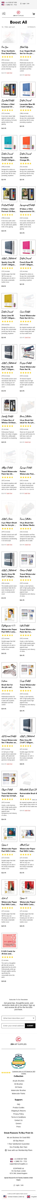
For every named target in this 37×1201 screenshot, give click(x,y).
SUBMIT (30, 1026)
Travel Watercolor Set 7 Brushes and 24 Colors (9, 739)
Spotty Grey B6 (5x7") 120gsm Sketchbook (9, 573)
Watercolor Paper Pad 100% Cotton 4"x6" (27, 847)
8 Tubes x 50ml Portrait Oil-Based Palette (9, 208)
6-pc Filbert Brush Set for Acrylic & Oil (9, 521)
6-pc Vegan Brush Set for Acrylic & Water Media (27, 50)
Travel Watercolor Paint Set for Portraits (27, 683)
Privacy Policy (18, 1114)
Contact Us (19, 1120)
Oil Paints (18, 1087)
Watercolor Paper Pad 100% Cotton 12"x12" (27, 901)
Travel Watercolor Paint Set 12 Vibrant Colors (27, 573)
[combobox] (17, 1018)
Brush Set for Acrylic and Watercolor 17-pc (9, 683)
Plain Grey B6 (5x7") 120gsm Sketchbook (9, 366)
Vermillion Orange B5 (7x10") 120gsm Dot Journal (26, 156)
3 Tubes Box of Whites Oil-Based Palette (9, 419)
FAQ (18, 1104)
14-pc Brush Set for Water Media (27, 521)
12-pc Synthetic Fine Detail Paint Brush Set (9, 50)
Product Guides (18, 1108)
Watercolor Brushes (18, 1090)
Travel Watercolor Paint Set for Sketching (27, 628)
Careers (18, 1123)
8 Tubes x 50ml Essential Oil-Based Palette (8, 103)
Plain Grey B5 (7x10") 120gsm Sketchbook (27, 739)
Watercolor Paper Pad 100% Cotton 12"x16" (9, 628)
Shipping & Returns (18, 1111)
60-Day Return (18, 1141)
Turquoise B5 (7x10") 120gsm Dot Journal (8, 156)
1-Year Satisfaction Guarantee (18, 1144)
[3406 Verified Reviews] (18, 1069)
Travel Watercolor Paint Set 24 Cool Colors (27, 314)
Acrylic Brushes (18, 1081)
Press (18, 1127)
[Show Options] (33, 1018)
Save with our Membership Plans (20, 1150)
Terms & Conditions (18, 1117)
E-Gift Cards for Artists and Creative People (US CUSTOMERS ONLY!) (9, 952)
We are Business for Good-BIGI (18, 1137)
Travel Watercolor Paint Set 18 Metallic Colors (27, 366)
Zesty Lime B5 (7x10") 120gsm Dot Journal (8, 314)
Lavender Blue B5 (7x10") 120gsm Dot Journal (27, 103)
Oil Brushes (18, 1084)
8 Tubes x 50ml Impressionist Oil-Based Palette (27, 208)
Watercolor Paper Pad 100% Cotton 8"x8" (9, 847)
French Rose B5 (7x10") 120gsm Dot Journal (26, 261)
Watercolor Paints (18, 1093)
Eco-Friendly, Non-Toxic (18, 1147)
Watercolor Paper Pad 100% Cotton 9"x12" (9, 901)
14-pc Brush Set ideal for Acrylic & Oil (27, 419)
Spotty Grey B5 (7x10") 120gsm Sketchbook (9, 261)
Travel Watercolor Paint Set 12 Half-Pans (9, 792)
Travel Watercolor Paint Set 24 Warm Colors (9, 470)
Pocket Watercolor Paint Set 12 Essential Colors (27, 470)
